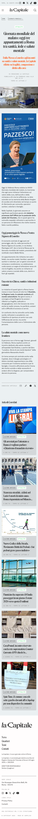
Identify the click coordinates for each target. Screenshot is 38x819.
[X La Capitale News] (27, 3)
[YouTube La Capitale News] (35, 3)
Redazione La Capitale (20, 74)
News (4, 737)
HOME (3, 18)
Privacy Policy (7, 801)
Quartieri (6, 741)
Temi (4, 744)
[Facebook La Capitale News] (24, 3)
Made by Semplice (24, 815)
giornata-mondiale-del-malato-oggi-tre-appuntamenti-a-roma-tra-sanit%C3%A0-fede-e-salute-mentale (16, 18)
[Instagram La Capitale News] (20, 3)
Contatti (5, 748)
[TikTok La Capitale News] (31, 3)
